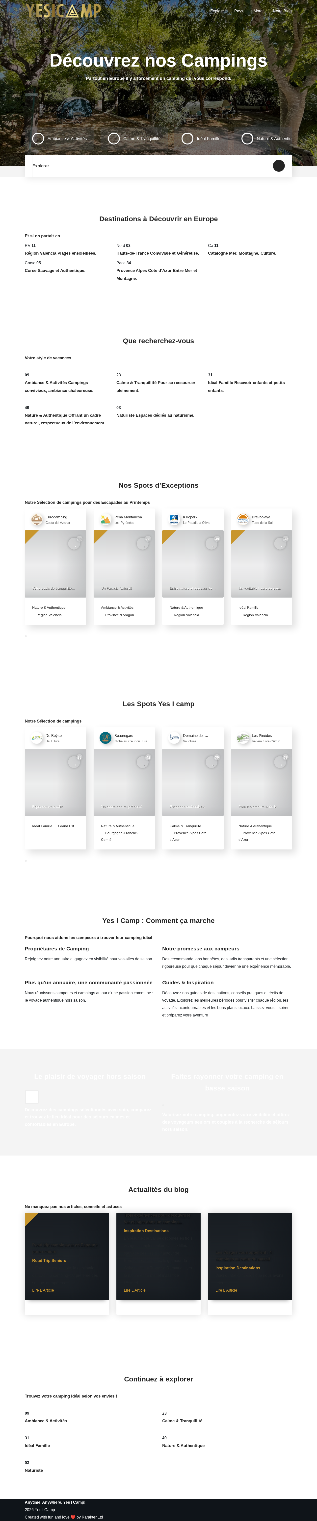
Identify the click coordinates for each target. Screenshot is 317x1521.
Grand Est (65, 826)
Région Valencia (48, 615)
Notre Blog (282, 11)
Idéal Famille (248, 607)
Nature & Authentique (49, 607)
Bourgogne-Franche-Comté (119, 836)
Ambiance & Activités (117, 607)
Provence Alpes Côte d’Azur (188, 836)
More (258, 11)
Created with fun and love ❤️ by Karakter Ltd (64, 1517)
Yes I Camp (45, 1510)
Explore (217, 11)
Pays (238, 11)
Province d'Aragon (119, 615)
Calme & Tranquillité (185, 826)
